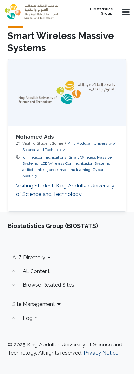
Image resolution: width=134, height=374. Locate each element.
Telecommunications (48, 157)
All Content (36, 271)
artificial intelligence (40, 169)
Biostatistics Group (101, 11)
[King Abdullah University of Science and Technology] (38, 11)
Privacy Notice (101, 353)
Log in (30, 318)
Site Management (33, 304)
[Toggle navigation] (125, 12)
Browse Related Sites (48, 285)
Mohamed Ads (35, 137)
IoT (24, 157)
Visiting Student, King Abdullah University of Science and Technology (65, 190)
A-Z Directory (28, 257)
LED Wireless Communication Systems (75, 163)
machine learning (75, 169)
